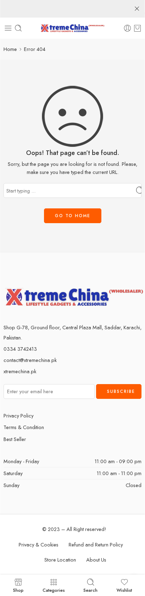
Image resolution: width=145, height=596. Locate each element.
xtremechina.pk (20, 371)
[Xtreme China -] (73, 28)
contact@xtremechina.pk (30, 360)
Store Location (60, 559)
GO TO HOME (72, 216)
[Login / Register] (127, 28)
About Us (96, 559)
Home (10, 49)
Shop (18, 589)
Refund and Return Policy (96, 544)
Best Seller (15, 439)
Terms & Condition (24, 427)
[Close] (137, 8)
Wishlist (124, 589)
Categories (54, 589)
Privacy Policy (18, 415)
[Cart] (137, 28)
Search (90, 589)
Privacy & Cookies (38, 544)
